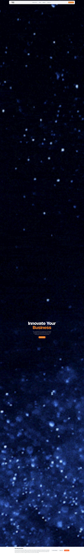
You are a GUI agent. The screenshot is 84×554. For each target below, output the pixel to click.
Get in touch (71, 2)
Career (40, 2)
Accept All (66, 550)
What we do (34, 2)
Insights (44, 2)
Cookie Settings (54, 550)
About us (48, 2)
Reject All (61, 550)
